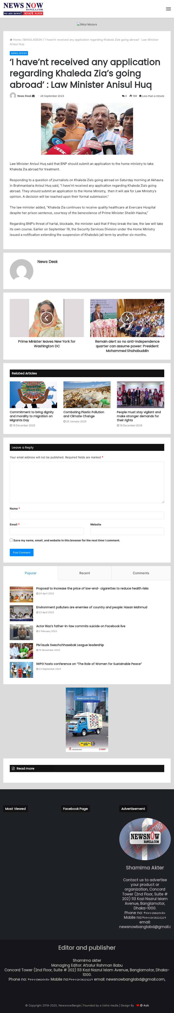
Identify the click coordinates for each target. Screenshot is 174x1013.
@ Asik (144, 1005)
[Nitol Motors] (87, 24)
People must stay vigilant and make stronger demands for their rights (139, 416)
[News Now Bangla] (23, 9)
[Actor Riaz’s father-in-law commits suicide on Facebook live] (21, 632)
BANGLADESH (32, 39)
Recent (84, 573)
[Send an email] (33, 95)
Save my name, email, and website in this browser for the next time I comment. (66, 540)
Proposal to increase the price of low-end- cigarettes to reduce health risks (92, 588)
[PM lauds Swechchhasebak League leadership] (21, 651)
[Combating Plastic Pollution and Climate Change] (87, 394)
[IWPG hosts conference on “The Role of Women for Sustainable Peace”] (21, 670)
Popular (30, 573)
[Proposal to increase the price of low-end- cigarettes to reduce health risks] (21, 594)
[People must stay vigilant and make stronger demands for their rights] (140, 394)
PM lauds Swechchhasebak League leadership (70, 645)
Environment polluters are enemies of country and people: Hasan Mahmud (91, 607)
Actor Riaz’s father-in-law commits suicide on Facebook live (80, 626)
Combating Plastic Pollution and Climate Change (83, 414)
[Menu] (168, 9)
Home (16, 39)
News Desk (24, 95)
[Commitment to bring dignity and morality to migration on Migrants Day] (33, 394)
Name (15, 508)
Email (15, 524)
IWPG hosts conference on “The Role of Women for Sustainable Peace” (89, 664)
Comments (141, 573)
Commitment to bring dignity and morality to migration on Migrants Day (32, 416)
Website (95, 524)
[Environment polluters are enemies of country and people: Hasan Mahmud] (21, 613)
